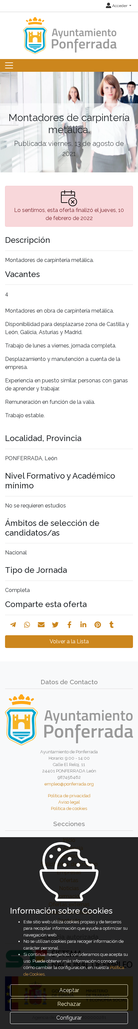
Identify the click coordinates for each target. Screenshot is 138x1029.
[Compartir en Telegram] (13, 625)
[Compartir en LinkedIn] (83, 625)
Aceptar (69, 990)
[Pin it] (97, 625)
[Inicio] (68, 32)
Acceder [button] (119, 5)
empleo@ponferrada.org (69, 784)
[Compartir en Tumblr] (112, 625)
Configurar (69, 1018)
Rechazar (69, 1004)
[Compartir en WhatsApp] (27, 625)
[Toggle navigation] (9, 65)
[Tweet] (55, 625)
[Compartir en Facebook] (69, 625)
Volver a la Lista (69, 641)
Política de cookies (69, 808)
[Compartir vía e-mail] (41, 625)
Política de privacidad (69, 795)
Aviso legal (69, 802)
